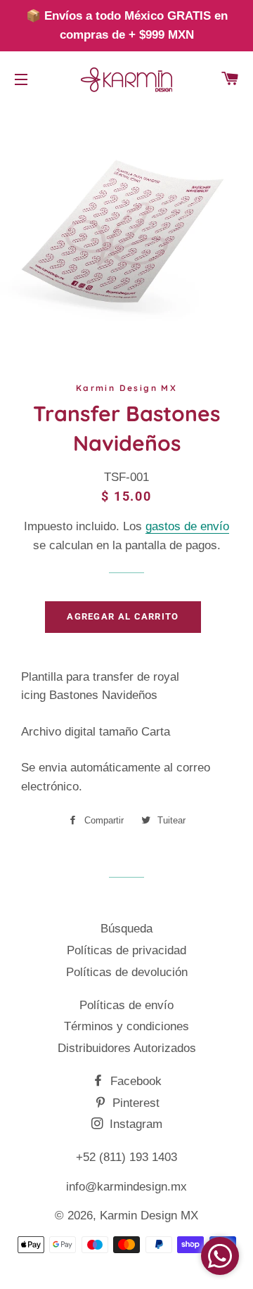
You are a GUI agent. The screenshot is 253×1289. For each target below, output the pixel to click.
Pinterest (134, 1103)
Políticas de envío (126, 1005)
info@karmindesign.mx (126, 1186)
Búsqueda (126, 928)
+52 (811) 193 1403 (126, 1157)
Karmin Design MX (149, 1215)
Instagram (134, 1124)
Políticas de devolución (127, 972)
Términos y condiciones (126, 1026)
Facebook (134, 1081)
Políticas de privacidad (126, 950)
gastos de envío (187, 526)
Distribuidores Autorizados (127, 1048)
